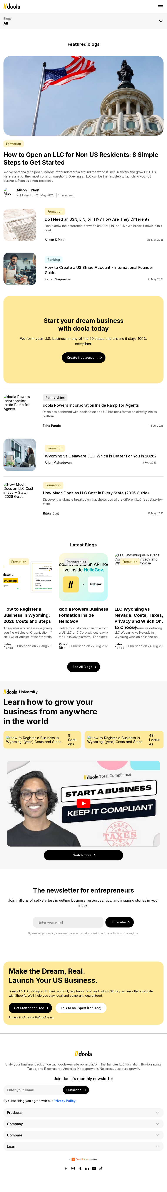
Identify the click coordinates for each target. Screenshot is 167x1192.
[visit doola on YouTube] (94, 1168)
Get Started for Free (29, 1008)
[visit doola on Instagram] (73, 1168)
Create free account (82, 357)
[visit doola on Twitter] (80, 1168)
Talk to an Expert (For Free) (81, 1008)
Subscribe (118, 922)
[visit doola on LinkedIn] (87, 1168)
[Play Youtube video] (83, 804)
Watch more (82, 855)
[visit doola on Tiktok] (101, 1168)
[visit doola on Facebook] (66, 1168)
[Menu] (161, 6)
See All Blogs (82, 667)
